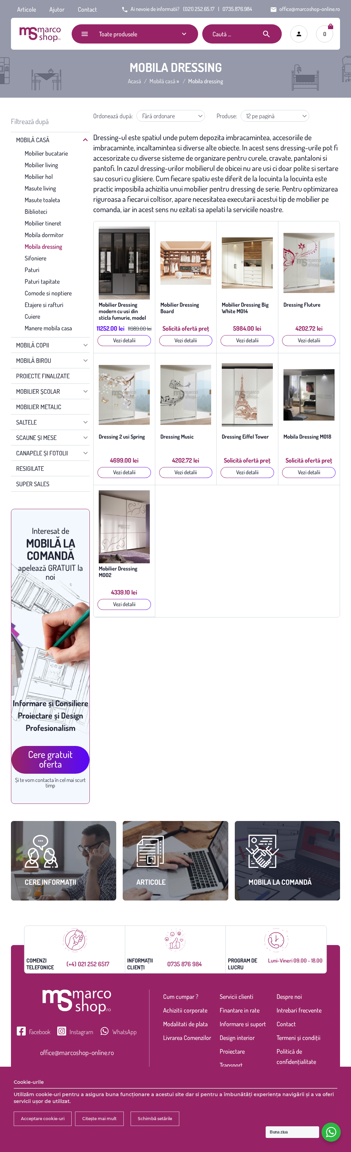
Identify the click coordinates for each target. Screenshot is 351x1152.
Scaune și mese (36, 437)
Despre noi (289, 996)
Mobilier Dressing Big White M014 (245, 308)
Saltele (26, 422)
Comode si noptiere (48, 293)
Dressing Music (177, 436)
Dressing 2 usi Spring (122, 436)
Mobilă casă (162, 81)
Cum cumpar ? (180, 996)
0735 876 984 (184, 964)
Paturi (32, 269)
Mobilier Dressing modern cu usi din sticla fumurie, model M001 (122, 311)
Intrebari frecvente (299, 1010)
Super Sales (32, 484)
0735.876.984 (237, 8)
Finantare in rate (239, 1010)
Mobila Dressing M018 (307, 436)
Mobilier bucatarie (46, 153)
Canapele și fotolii (42, 453)
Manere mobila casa (48, 328)
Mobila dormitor (44, 234)
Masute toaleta (42, 200)
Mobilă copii (32, 345)
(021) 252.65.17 (199, 8)
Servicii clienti (236, 996)
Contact (87, 9)
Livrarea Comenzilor (187, 1037)
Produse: (227, 115)
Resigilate (30, 468)
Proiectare (232, 1051)
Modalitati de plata (185, 1024)
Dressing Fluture (301, 305)
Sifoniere (35, 258)
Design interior (237, 1037)
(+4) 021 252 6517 (87, 964)
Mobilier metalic (38, 406)
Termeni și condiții (298, 1037)
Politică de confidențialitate (296, 1056)
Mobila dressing (43, 246)
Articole (26, 9)
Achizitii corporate (185, 1010)
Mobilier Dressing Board (179, 308)
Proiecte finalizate (43, 376)
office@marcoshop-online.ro (77, 1052)
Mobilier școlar (38, 391)
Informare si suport (243, 1024)
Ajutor (56, 9)
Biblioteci (36, 211)
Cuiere (32, 316)
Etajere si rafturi (44, 304)
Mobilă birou (33, 360)
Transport (231, 1065)
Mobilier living (41, 165)
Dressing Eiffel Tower (245, 436)
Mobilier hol (39, 176)
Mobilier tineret (43, 223)
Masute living (40, 188)
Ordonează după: (113, 115)
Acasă (134, 81)
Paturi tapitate (42, 281)
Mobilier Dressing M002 (118, 571)
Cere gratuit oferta (50, 759)
